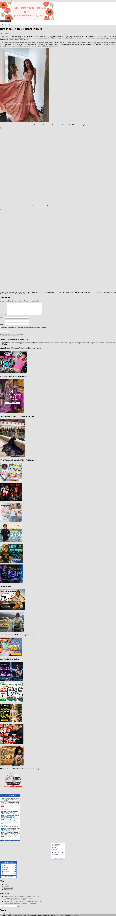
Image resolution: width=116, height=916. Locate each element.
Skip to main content (6, 1)
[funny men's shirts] (11, 743)
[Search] (18, 906)
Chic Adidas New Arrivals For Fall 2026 (15, 900)
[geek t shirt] (11, 562)
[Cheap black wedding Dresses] (12, 456)
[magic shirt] (11, 680)
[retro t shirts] (12, 765)
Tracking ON (15, 840)
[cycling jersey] (12, 631)
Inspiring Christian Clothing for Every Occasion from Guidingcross (23, 901)
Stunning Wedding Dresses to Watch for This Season (19, 898)
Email (2, 321)
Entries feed (7, 886)
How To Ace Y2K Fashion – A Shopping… (10, 834)
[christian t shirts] (11, 541)
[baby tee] (13, 373)
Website (2, 324)
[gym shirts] (12, 609)
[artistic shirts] (11, 583)
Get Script (5, 840)
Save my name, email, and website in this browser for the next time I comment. (24, 327)
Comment (3, 314)
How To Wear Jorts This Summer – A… (9, 799)
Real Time (10, 840)
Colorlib (62, 915)
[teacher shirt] (11, 480)
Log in (5, 884)
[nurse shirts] (11, 521)
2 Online (55, 858)
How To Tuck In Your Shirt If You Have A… (9, 826)
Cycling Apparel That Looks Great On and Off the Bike (20, 903)
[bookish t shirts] (11, 722)
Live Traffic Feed (10, 795)
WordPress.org (8, 889)
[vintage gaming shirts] (11, 501)
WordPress (75, 915)
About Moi (7, 24)
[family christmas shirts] (11, 701)
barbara (2, 33)
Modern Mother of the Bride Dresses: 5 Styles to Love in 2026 (21, 896)
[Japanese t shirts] (11, 655)
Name (2, 317)
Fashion (7, 33)
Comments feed (8, 888)
